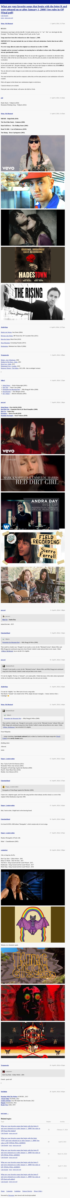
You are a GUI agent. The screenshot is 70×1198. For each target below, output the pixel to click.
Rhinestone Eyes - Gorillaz (8, 366)
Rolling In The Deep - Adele (9, 362)
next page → (5, 1113)
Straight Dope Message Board (9, 2)
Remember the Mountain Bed (11, 389)
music (2, 18)
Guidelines (17, 1191)
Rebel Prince (6, 385)
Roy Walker (6, 393)
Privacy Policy (38, 1191)
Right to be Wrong (6, 332)
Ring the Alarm (5, 339)
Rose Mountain (5, 343)
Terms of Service (27, 1191)
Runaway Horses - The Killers (10, 368)
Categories (9, 1191)
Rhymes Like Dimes (7, 336)
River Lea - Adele (6, 364)
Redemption (4, 346)
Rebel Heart (4, 407)
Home (3, 1191)
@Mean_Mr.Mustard (7, 651)
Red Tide (5, 387)
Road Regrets (7, 391)
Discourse (11, 1195)
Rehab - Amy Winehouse (8, 360)
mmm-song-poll (9, 18)
